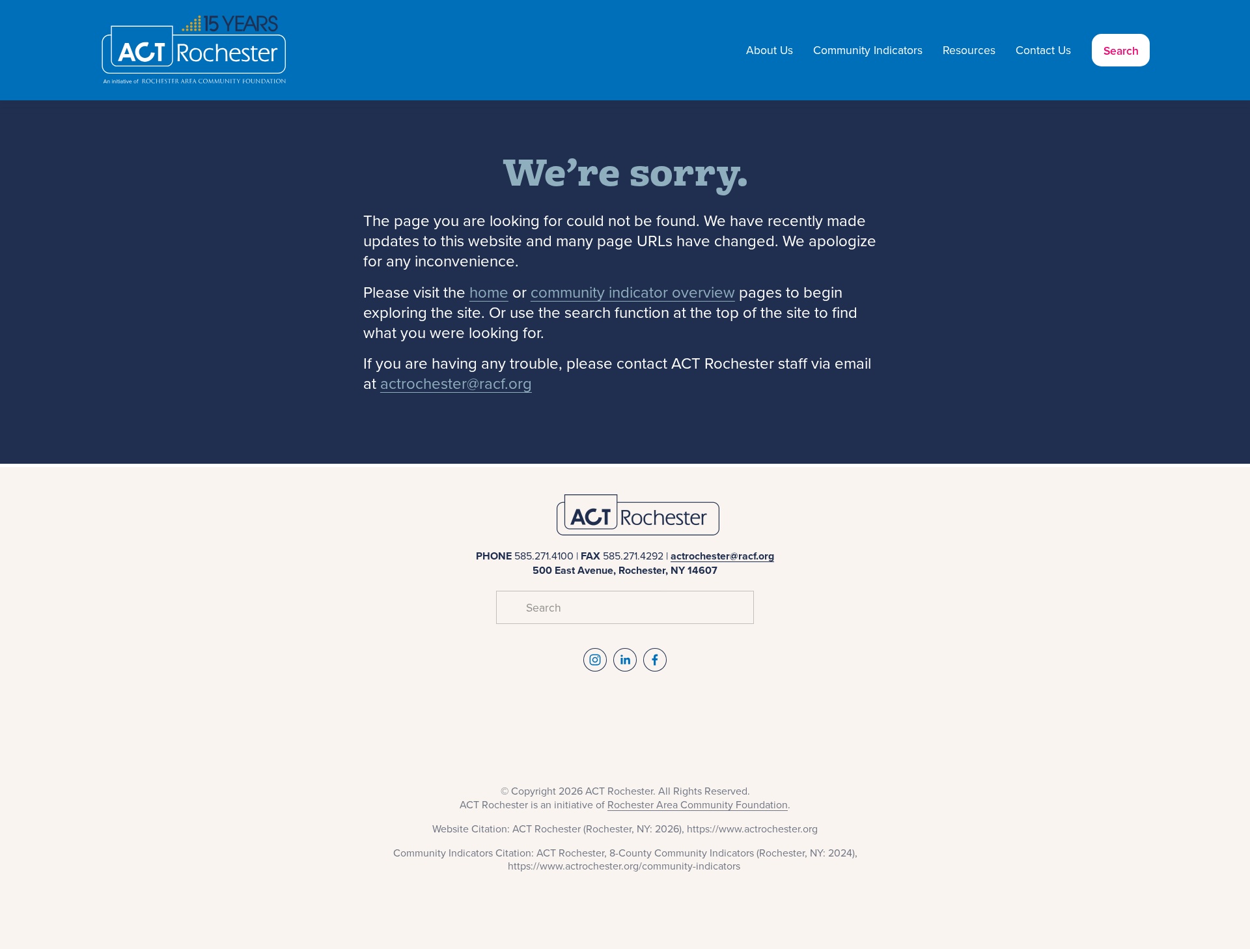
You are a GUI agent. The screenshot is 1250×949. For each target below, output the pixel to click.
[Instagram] (595, 660)
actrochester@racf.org (456, 383)
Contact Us (1043, 50)
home (488, 292)
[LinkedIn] (625, 660)
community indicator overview (633, 292)
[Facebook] (655, 660)
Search (1121, 50)
